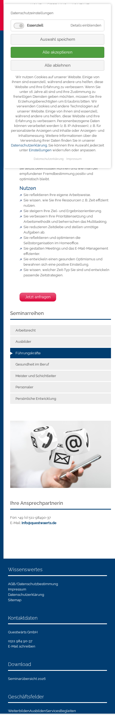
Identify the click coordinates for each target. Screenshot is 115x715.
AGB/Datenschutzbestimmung (33, 584)
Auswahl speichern (57, 39)
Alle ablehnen (58, 65)
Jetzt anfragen (38, 297)
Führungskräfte (28, 353)
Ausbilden (37, 711)
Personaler (24, 387)
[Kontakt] (60, 454)
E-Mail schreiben (21, 646)
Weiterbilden (18, 711)
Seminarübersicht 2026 (27, 679)
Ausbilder (23, 342)
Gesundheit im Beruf (32, 364)
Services (53, 711)
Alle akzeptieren (57, 52)
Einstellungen (40, 150)
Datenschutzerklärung (26, 595)
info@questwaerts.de (39, 523)
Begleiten (68, 711)
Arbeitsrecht (26, 330)
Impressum (17, 589)
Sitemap (14, 600)
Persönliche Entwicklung (36, 399)
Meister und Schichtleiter (36, 376)
